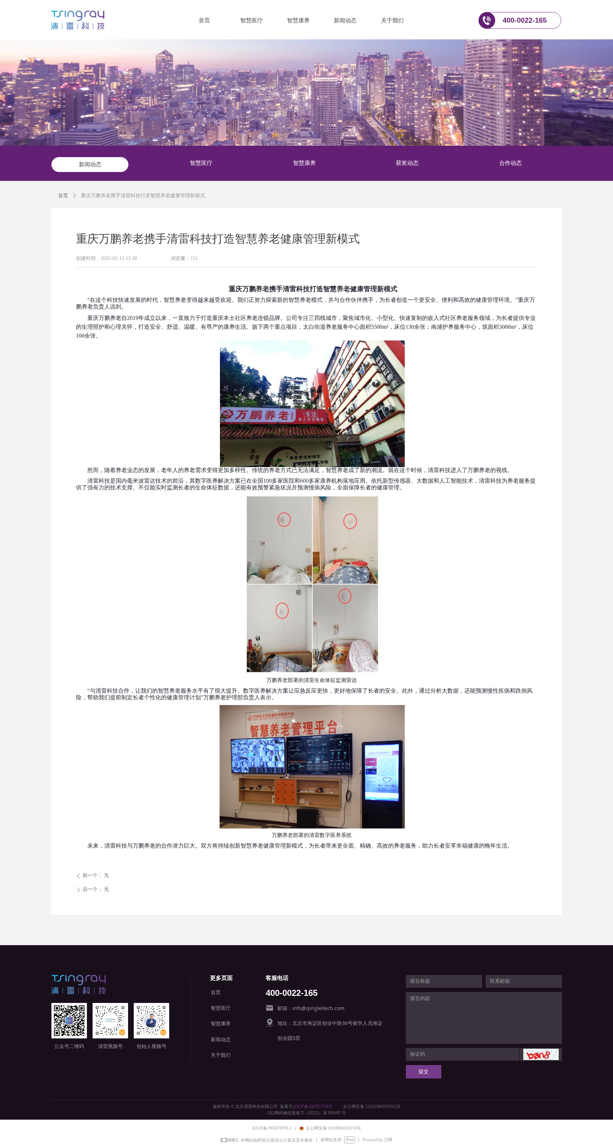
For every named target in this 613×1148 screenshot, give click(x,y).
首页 (63, 195)
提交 (424, 1071)
